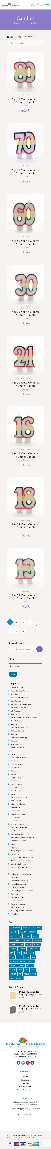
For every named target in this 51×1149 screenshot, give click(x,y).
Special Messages (18, 884)
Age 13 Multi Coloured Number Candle (25, 597)
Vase (12, 978)
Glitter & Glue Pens (19, 804)
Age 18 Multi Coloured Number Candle (25, 526)
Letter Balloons (17, 824)
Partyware (15, 854)
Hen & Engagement (19, 814)
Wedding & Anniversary (21, 911)
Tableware (15, 894)
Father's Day (16, 778)
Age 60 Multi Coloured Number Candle (25, 243)
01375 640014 (27, 1114)
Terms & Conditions (25, 1090)
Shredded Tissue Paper (20, 881)
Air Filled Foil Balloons (21, 704)
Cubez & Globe (17, 764)
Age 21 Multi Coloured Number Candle (25, 384)
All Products (16, 711)
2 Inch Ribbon (17, 688)
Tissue (26, 974)
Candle (25, 106)
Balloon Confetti (18, 731)
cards (35, 936)
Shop (24, 23)
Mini (33, 957)
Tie (20, 974)
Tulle (34, 974)
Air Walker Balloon (19, 708)
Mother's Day (16, 831)
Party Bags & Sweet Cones (22, 851)
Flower (22, 949)
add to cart (25, 84)
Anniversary (15, 928)
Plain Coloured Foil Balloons (23, 857)
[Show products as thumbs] (8, 37)
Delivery (25, 1083)
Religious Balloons (19, 867)
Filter (13, 674)
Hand (18, 953)
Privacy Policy (25, 1087)
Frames (14, 787)
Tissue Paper (16, 901)
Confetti (14, 761)
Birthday (14, 744)
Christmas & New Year (20, 757)
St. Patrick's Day (18, 887)
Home (16, 23)
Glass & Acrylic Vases (20, 797)
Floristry (14, 781)
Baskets (14, 741)
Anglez (14, 714)
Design (28, 945)
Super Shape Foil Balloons (22, 891)
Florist (13, 949)
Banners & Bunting (19, 738)
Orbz (13, 844)
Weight (19, 978)
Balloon (13, 932)
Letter (19, 957)
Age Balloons (16, 701)
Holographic (28, 953)
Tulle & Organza (18, 904)
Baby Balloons (17, 721)
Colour (37, 940)
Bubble (18, 936)
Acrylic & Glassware (19, 698)
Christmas (26, 940)
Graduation (15, 807)
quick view (25, 75)
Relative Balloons (18, 864)
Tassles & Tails (17, 897)
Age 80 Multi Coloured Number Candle (25, 101)
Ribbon (12, 970)
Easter (13, 774)
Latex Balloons (17, 821)
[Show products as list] (11, 37)
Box (11, 936)
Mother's (14, 961)
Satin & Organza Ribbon (21, 874)
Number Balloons (18, 841)
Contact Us (25, 1080)
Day (21, 945)
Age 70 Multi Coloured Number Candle (25, 172)
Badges (14, 724)
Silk (26, 970)
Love (27, 957)
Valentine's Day (17, 907)
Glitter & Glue (17, 801)
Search (39, 649)
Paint (22, 966)
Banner (23, 932)
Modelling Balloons (19, 827)
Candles (14, 751)
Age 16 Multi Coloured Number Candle (25, 455)
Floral (37, 945)
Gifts (13, 794)
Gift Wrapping (17, 791)
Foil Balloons (16, 784)
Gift (11, 953)
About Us (25, 1077)
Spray (33, 970)
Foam (30, 949)
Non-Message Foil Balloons (23, 837)
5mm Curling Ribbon (20, 691)
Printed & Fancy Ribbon (21, 861)
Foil (37, 949)
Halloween (15, 811)
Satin (13, 871)
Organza (14, 847)
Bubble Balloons (18, 748)
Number (23, 961)
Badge (32, 928)
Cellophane (15, 940)
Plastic (30, 966)
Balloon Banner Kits (19, 727)
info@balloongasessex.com (28, 1109)
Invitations (15, 818)
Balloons (14, 734)
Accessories (16, 694)
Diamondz (15, 771)
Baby (25, 928)
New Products (17, 834)
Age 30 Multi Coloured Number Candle (25, 314)
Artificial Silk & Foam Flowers (24, 718)
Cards (13, 754)
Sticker (13, 974)
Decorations (16, 767)
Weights (14, 914)
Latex (12, 957)
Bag (39, 928)
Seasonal (14, 877)
